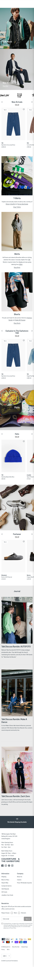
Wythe (21, 262)
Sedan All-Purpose (20, 320)
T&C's (8, 949)
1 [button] (14, 825)
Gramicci (29, 318)
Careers (19, 880)
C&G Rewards (5, 889)
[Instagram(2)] (12, 866)
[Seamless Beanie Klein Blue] (13, 456)
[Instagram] (6, 866)
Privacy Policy (13, 928)
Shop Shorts (17, 323)
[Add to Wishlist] (24, 109)
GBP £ (4, 956)
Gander (11, 320)
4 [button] (19, 825)
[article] (17, 729)
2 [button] (16, 825)
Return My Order (15, 946)
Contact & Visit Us (6, 886)
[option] (17, 820)
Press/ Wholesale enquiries (24, 883)
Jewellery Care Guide (7, 895)
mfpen (20, 264)
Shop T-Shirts (17, 207)
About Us (19, 876)
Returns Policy (5, 880)
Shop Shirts (17, 267)
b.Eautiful (12, 204)
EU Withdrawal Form (5, 946)
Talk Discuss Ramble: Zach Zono (15, 796)
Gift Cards (4, 892)
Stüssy (7, 204)
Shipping (3, 876)
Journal (17, 591)
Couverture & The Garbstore (11, 960)
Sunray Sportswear (23, 204)
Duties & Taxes (24, 946)
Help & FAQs (4, 883)
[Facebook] (2, 866)
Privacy (3, 949)
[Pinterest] (9, 866)
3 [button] (18, 825)
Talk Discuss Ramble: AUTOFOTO (16, 646)
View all (17, 104)
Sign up (28, 919)
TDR (29, 259)
